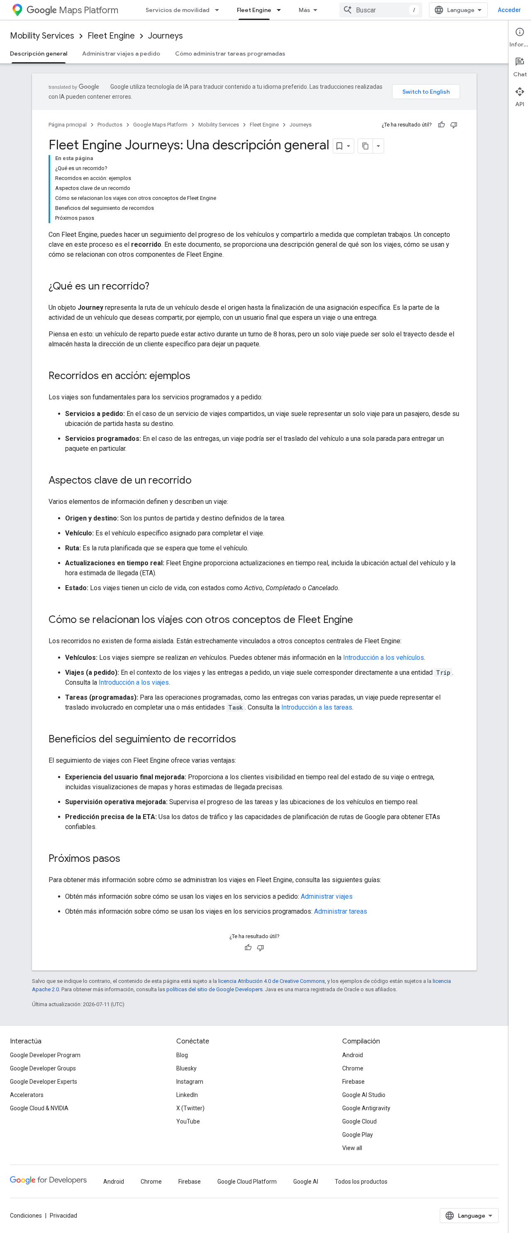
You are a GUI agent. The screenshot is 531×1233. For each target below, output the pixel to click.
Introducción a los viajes (134, 682)
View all (352, 1148)
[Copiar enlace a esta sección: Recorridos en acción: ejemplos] (198, 377)
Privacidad (63, 1215)
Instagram (189, 1081)
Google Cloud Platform (247, 1181)
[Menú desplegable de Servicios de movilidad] (219, 10)
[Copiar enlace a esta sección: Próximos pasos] (128, 859)
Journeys (165, 36)
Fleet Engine (254, 10)
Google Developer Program (45, 1055)
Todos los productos (361, 1181)
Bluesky (186, 1068)
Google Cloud (359, 1121)
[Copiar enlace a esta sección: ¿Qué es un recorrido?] (157, 287)
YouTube (188, 1121)
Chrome (352, 1068)
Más (304, 10)
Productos (109, 125)
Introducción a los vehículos (383, 657)
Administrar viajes (327, 896)
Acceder (509, 10)
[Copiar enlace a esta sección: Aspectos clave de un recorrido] (200, 481)
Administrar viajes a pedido (121, 53)
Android (352, 1055)
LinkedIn (187, 1095)
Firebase (353, 1081)
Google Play (357, 1134)
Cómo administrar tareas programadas (230, 53)
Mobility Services (42, 36)
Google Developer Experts (43, 1081)
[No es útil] (454, 125)
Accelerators (27, 1095)
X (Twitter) (190, 1108)
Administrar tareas (340, 911)
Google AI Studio (363, 1095)
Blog (182, 1055)
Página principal (68, 125)
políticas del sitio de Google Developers (214, 989)
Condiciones (26, 1215)
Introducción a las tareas (316, 707)
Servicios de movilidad (177, 10)
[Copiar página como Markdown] (365, 146)
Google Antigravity (366, 1108)
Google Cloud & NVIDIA (39, 1108)
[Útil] (441, 125)
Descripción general (38, 53)
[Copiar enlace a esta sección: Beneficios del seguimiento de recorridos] (244, 740)
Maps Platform (88, 10)
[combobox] (380, 9)
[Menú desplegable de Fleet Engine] (281, 10)
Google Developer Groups (43, 1068)
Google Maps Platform (160, 125)
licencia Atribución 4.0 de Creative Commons (271, 981)
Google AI (305, 1181)
